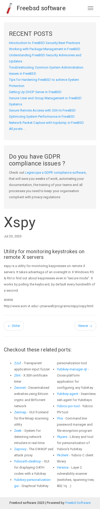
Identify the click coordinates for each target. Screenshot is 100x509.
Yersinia (63, 467)
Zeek (18, 431)
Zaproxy (20, 449)
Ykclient (63, 455)
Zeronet (20, 388)
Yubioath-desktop (27, 461)
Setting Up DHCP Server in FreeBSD (35, 92)
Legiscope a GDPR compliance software (55, 172)
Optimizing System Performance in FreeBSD (42, 116)
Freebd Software (78, 503)
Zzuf (17, 363)
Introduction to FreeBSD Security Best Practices (44, 43)
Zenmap (20, 412)
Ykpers (62, 437)
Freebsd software (40, 8)
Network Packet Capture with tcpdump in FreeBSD (46, 123)
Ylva (60, 418)
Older (14, 326)
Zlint (17, 375)
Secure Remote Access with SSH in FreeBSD (42, 110)
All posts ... (17, 129)
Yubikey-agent (67, 394)
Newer (85, 326)
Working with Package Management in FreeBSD (44, 49)
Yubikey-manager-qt (72, 369)
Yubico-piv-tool (68, 406)
